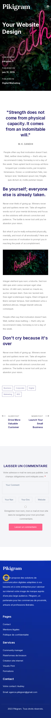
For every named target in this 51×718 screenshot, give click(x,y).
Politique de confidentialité (16, 634)
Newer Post (36, 422)
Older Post (14, 422)
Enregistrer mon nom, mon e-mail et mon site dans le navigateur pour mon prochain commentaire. (26, 515)
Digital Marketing (11, 83)
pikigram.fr (8, 61)
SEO (18, 394)
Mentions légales (11, 629)
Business (7, 388)
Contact (7, 624)
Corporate (20, 388)
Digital (31, 388)
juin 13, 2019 (8, 72)
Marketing (8, 394)
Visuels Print (9, 666)
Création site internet (13, 660)
